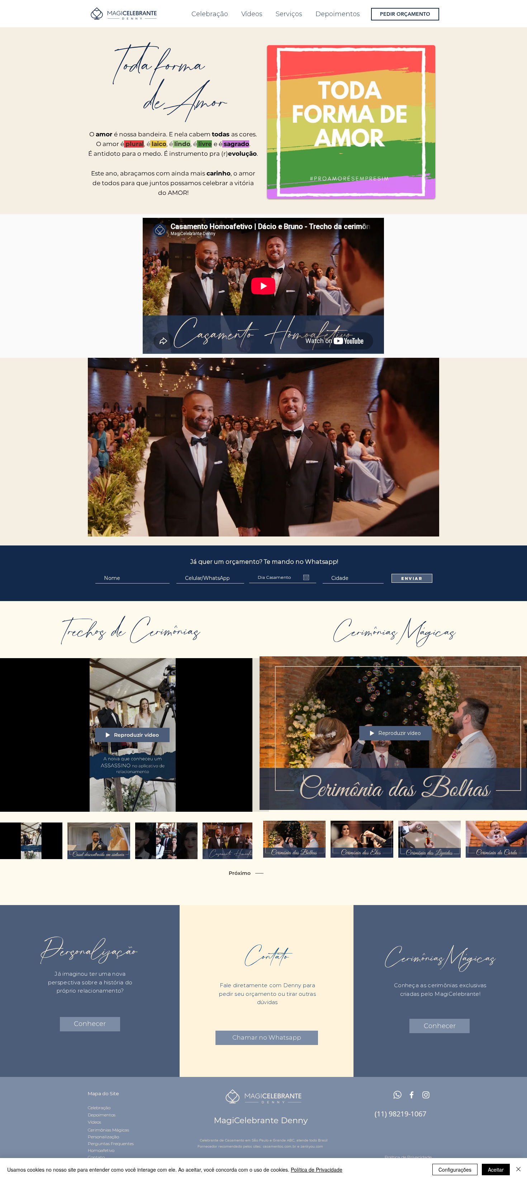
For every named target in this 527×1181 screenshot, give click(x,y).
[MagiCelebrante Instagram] (426, 1095)
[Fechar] (518, 1169)
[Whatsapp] (397, 1095)
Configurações (454, 1169)
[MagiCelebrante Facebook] (411, 1095)
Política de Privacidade (316, 1169)
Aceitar (496, 1169)
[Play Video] (31, 840)
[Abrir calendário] (306, 577)
